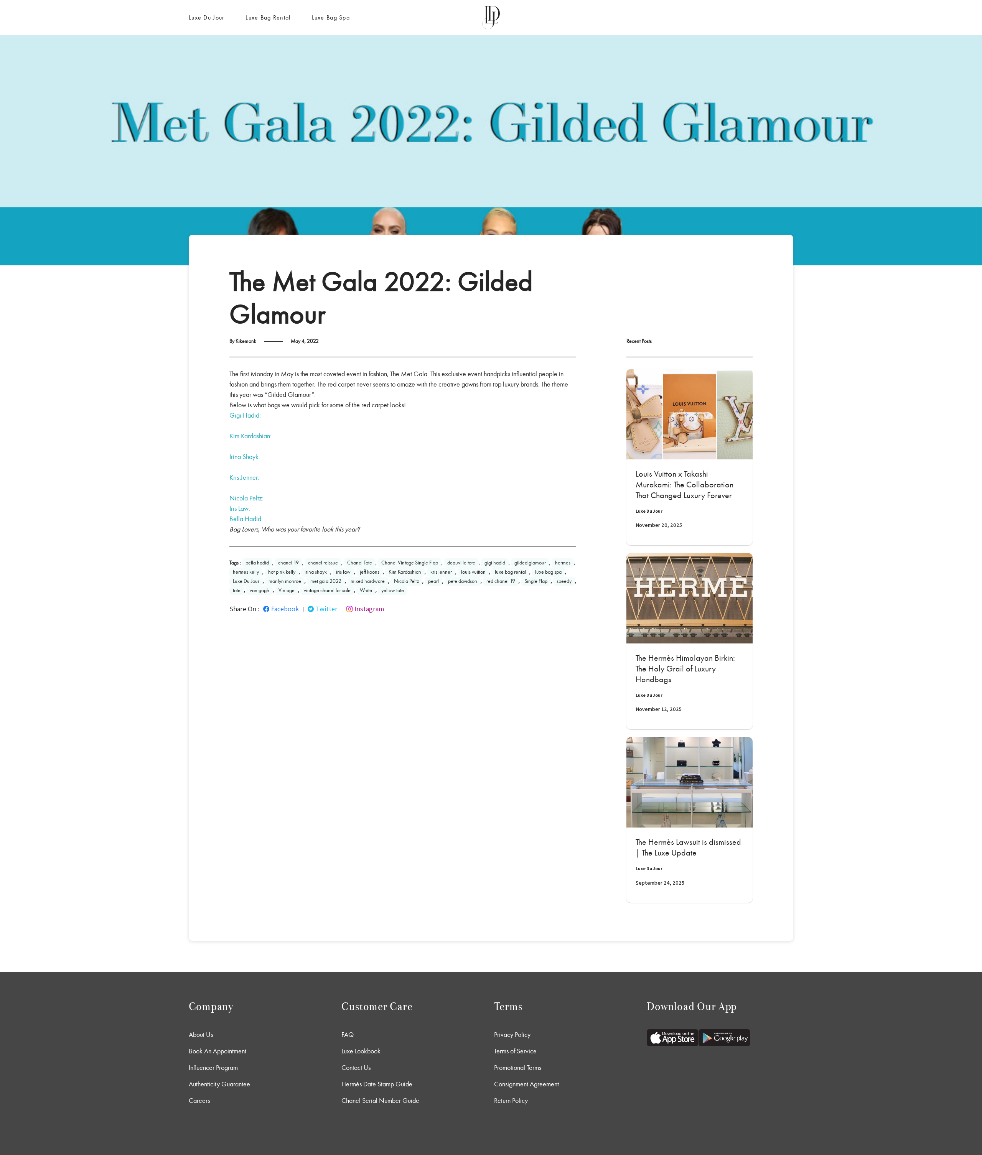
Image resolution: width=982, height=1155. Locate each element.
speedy (564, 581)
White (366, 590)
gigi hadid (494, 562)
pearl (433, 581)
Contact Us (356, 1067)
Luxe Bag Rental (268, 17)
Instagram (369, 608)
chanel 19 (288, 562)
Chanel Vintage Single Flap (409, 562)
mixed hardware (368, 581)
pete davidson (462, 581)
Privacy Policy (512, 1034)
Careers (199, 1100)
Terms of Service (515, 1051)
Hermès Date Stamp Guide (376, 1084)
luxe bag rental (510, 572)
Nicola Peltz (406, 581)
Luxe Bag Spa (331, 17)
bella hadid (257, 562)
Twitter (327, 608)
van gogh (259, 590)
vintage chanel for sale (327, 590)
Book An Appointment (217, 1051)
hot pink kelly (281, 572)
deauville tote (461, 562)
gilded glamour (530, 562)
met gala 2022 (325, 581)
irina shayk (316, 572)
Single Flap (535, 581)
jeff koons (369, 572)
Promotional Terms (517, 1067)
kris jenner (441, 572)
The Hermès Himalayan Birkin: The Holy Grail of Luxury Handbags (685, 668)
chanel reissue (323, 562)
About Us (201, 1034)
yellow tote (392, 590)
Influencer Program (213, 1067)
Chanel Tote (359, 562)
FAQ (347, 1034)
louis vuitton (473, 572)
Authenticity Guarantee (219, 1084)
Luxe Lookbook (361, 1051)
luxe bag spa (548, 572)
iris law (343, 572)
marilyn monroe (285, 581)
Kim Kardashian (405, 572)
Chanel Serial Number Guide (380, 1100)
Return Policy (511, 1100)
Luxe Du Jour (206, 17)
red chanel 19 (500, 581)
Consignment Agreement (526, 1084)
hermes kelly (246, 572)
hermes (562, 562)
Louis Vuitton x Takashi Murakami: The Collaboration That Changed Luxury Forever (684, 484)
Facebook (285, 608)
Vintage (286, 590)
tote (237, 590)
